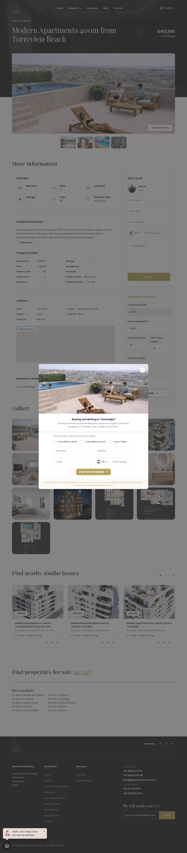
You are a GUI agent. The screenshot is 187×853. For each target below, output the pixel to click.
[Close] (142, 370)
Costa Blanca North (67, 441)
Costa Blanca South (95, 441)
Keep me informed (91, 472)
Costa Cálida (120, 441)
